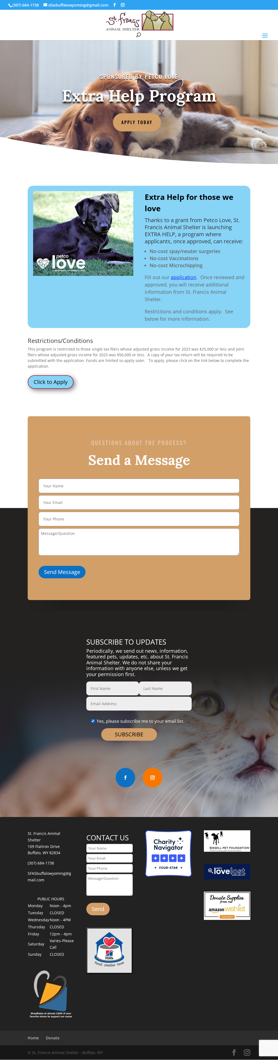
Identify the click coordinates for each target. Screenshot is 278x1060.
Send (98, 909)
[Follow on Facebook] (125, 777)
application (183, 277)
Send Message (62, 572)
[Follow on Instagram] (152, 777)
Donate (52, 1037)
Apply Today (137, 122)
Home (33, 1037)
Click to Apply (51, 382)
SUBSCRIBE (129, 734)
